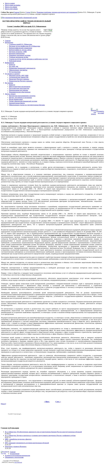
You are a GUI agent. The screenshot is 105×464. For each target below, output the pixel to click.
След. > (58, 402)
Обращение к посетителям (14, 457)
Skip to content (10, 3)
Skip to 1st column (11, 7)
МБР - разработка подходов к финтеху (18, 439)
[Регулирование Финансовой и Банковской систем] (19, 17)
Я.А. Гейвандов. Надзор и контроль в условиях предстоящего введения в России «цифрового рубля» (40, 435)
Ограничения (14, 454)
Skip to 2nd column (11, 9)
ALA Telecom (18, 462)
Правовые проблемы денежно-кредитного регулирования (57, 12)
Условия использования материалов (17, 455)
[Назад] (3, 404)
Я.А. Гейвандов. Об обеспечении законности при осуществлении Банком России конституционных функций (43, 432)
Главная (16, 12)
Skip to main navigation (12, 5)
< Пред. (47, 402)
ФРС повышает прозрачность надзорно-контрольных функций (27, 443)
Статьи (27, 12)
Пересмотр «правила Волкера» (16, 446)
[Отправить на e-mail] (100, 111)
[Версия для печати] (93, 111)
